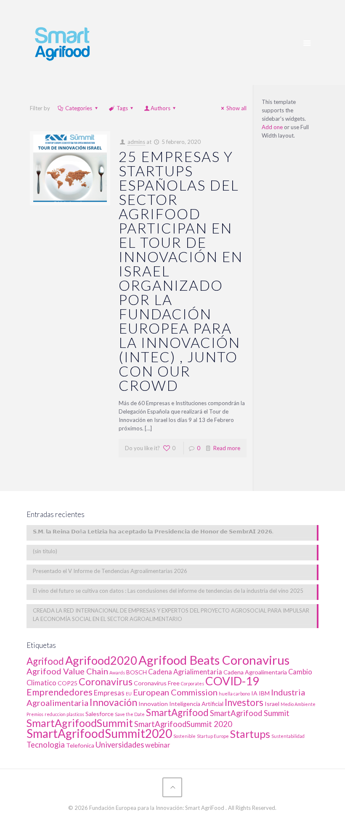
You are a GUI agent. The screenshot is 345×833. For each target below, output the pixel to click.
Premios (35, 714)
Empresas (109, 693)
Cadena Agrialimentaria (185, 672)
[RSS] (183, 820)
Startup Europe (213, 736)
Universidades (120, 744)
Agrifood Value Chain (67, 671)
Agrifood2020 (101, 660)
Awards (117, 672)
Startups (250, 733)
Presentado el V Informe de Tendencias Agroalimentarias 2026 (110, 571)
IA (254, 693)
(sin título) (45, 551)
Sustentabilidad (288, 736)
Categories (78, 108)
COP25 (67, 683)
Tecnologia (46, 744)
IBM (264, 693)
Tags (122, 108)
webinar (157, 745)
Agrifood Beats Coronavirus (213, 660)
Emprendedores (60, 692)
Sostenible (184, 736)
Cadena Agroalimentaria (255, 672)
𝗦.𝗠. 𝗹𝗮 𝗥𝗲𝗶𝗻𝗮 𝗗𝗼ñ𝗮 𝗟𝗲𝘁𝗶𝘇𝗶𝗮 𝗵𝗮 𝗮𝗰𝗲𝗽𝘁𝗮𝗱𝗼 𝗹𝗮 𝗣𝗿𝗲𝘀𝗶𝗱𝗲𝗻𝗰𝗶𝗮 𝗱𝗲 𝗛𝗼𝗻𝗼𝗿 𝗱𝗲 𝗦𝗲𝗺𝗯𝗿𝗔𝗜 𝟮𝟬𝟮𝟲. (153, 531)
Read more (226, 448)
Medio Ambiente (298, 704)
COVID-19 (232, 681)
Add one (272, 127)
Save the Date (130, 714)
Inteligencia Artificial (196, 703)
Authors (160, 108)
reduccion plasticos (64, 714)
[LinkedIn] (172, 820)
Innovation (153, 703)
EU (129, 693)
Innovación (113, 702)
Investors (244, 702)
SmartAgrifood (177, 712)
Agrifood (45, 661)
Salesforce (99, 713)
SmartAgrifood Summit (249, 713)
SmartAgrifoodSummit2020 (99, 733)
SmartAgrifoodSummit (80, 722)
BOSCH (136, 672)
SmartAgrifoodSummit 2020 (183, 724)
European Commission (175, 692)
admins (136, 141)
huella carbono (234, 693)
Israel (272, 703)
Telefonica (80, 745)
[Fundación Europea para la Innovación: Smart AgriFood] (62, 42)
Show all (236, 108)
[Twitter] (161, 820)
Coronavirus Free (157, 683)
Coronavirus (106, 681)
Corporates (192, 683)
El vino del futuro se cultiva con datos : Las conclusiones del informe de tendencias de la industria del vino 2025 (168, 590)
